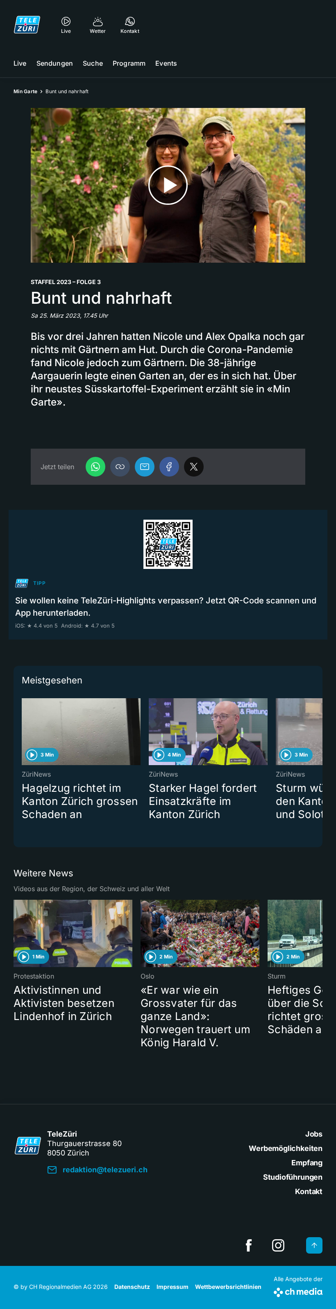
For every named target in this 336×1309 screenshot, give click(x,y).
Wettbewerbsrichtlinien (228, 1286)
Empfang (306, 1162)
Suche (93, 63)
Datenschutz (132, 1286)
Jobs (313, 1134)
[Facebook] (169, 467)
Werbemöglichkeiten (285, 1148)
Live (20, 63)
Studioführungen (292, 1177)
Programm (129, 63)
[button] (120, 467)
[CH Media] (298, 1291)
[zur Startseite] (27, 24)
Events (166, 63)
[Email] (144, 467)
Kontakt (308, 1191)
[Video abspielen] (168, 185)
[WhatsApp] (95, 467)
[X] (194, 467)
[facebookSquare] (249, 1245)
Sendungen (54, 63)
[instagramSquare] (278, 1245)
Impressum (172, 1286)
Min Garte (25, 91)
